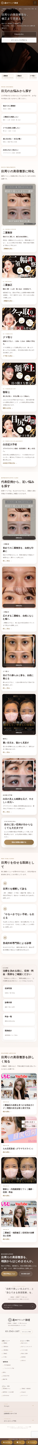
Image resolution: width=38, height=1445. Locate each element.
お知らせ (23, 1360)
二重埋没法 (5, 1346)
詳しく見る (7, 561)
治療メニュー (6, 1340)
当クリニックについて (26, 1346)
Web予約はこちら (9, 1274)
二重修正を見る (8, 301)
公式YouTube (6, 1395)
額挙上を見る (8, 408)
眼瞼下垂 (5, 1379)
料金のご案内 (24, 1353)
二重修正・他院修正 (26, 1388)
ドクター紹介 (24, 1350)
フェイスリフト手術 (9, 1368)
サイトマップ (24, 1395)
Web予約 (7, 1442)
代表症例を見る (19, 34)
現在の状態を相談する (19, 842)
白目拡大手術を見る (10, 463)
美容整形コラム (6, 1388)
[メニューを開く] (35, 3)
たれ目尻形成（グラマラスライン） (18, 1149)
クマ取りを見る (8, 356)
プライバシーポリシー (11, 1426)
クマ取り (5, 1357)
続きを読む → (7, 1111)
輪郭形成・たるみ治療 (8, 1392)
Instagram (23, 1392)
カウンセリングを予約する (19, 40)
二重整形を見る (8, 248)
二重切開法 (5, 1350)
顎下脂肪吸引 (7, 1365)
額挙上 (4, 1372)
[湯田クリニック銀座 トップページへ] (19, 1320)
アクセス (32, 1442)
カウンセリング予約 (26, 1331)
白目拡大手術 (6, 1375)
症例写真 (23, 1357)
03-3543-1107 (25, 1274)
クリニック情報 (28, 1426)
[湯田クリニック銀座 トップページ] (9, 3)
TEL (20, 1442)
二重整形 (5, 1343)
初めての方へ (24, 1343)
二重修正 (5, 1353)
